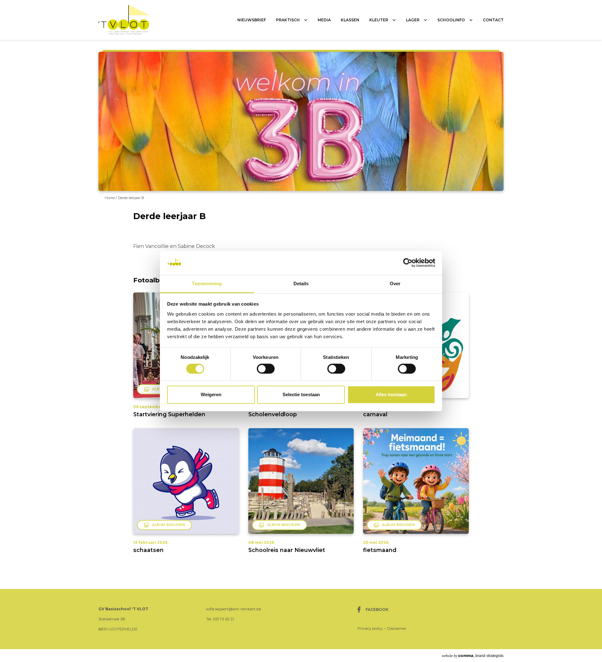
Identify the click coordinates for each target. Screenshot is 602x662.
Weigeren (211, 394)
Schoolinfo (451, 20)
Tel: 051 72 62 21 (220, 619)
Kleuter (378, 20)
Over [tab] (395, 283)
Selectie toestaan (301, 394)
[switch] (266, 369)
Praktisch (288, 20)
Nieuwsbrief (251, 20)
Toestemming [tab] (207, 283)
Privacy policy (370, 628)
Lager (413, 20)
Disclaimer (396, 628)
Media (324, 20)
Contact (493, 20)
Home (110, 198)
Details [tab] (301, 283)
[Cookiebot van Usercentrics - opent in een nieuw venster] (407, 263)
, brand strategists (473, 655)
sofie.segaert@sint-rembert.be (233, 609)
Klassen (350, 20)
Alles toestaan (391, 394)
